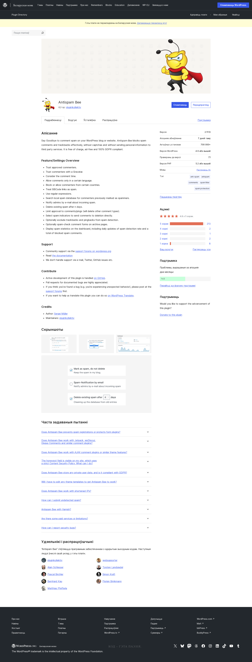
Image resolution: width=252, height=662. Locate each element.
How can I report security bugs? (58, 527)
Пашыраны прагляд (171, 196)
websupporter (110, 560)
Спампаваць (180, 105)
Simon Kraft (109, 574)
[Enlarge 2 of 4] (109, 338)
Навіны (15, 623)
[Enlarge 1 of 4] (72, 338)
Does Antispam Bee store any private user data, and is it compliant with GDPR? (84, 472)
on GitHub (99, 278)
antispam (205, 177)
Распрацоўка (109, 120)
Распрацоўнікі (111, 628)
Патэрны (62, 632)
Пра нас (16, 619)
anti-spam (194, 177)
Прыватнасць (18, 632)
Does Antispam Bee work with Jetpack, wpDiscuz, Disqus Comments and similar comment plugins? (68, 442)
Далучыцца (156, 619)
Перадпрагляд (201, 105)
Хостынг (16, 628)
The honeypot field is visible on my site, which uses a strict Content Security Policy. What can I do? (69, 462)
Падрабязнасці (52, 120)
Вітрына (62, 619)
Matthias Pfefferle (57, 588)
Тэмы (61, 623)
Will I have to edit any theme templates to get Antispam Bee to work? (79, 481)
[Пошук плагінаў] (43, 33)
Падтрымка (204, 120)
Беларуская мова (48, 646)
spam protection (202, 188)
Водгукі (72, 120)
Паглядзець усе (202, 249)
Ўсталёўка (90, 120)
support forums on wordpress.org (93, 251)
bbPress (202, 628)
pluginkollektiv (73, 107)
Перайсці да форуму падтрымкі (177, 285)
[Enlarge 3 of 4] (147, 338)
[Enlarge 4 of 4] (147, 359)
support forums (54, 291)
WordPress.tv (112, 632)
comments (193, 182)
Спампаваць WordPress (233, 5)
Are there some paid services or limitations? (64, 518)
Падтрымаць (158, 628)
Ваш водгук (166, 249)
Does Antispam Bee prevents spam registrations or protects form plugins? (80, 432)
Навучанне (109, 619)
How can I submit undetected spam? (61, 500)
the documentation (62, 255)
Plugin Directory (19, 14)
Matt (200, 623)
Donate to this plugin (171, 314)
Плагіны (62, 628)
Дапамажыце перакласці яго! (152, 23)
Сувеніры (157, 632)
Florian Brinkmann (112, 581)
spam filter (204, 182)
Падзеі (154, 623)
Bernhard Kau (55, 581)
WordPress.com (206, 619)
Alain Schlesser (55, 567)
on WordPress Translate (121, 295)
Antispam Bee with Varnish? (56, 509)
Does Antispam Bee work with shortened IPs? (66, 491)
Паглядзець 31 (204, 170)
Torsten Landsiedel (113, 567)
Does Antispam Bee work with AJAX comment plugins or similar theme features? (84, 452)
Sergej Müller (61, 313)
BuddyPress (204, 632)
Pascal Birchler (55, 574)
